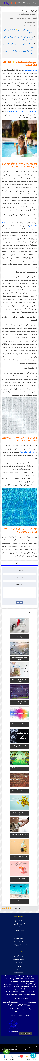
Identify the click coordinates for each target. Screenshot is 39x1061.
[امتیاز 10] (10, 908)
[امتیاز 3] (4, 908)
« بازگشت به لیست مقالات (28, 14)
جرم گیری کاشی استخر (29, 11)
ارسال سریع (18, 921)
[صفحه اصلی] (9, 3)
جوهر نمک (18, 966)
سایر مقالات (31, 612)
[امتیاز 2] (3, 908)
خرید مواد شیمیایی (19, 959)
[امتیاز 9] (9, 908)
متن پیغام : (19, 584)
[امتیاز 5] (6, 908)
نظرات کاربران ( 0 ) (29, 22)
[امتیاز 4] (5, 908)
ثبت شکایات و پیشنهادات (18, 945)
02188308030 (22, 1002)
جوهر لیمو (18, 969)
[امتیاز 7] (8, 908)
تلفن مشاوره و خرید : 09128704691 (28, 3)
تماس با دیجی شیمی (18, 942)
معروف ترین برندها (19, 927)
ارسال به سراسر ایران (19, 924)
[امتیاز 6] (7, 908)
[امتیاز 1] (2, 908)
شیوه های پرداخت (18, 930)
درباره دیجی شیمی (18, 948)
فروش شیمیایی (18, 956)
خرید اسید (18, 963)
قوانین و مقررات (18, 938)
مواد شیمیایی (18, 972)
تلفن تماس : (19, 577)
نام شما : (20, 570)
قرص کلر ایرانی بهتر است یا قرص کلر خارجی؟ (22, 111)
